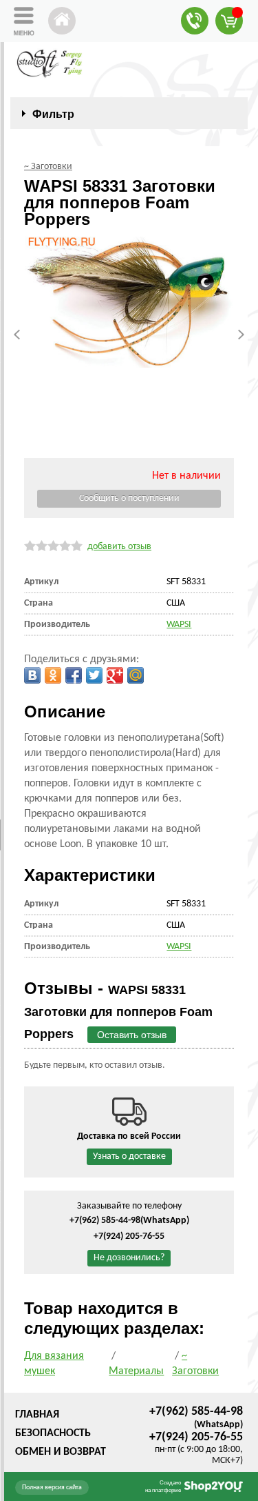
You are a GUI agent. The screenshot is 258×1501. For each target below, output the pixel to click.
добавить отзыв (119, 546)
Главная (37, 1414)
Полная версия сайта (52, 1487)
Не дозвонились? (129, 1258)
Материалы (136, 1371)
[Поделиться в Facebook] (73, 675)
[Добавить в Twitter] (94, 675)
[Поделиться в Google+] (115, 675)
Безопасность (53, 1433)
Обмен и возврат (60, 1452)
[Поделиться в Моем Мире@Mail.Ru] (135, 675)
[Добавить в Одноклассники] (53, 675)
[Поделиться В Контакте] (32, 675)
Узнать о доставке (129, 1156)
